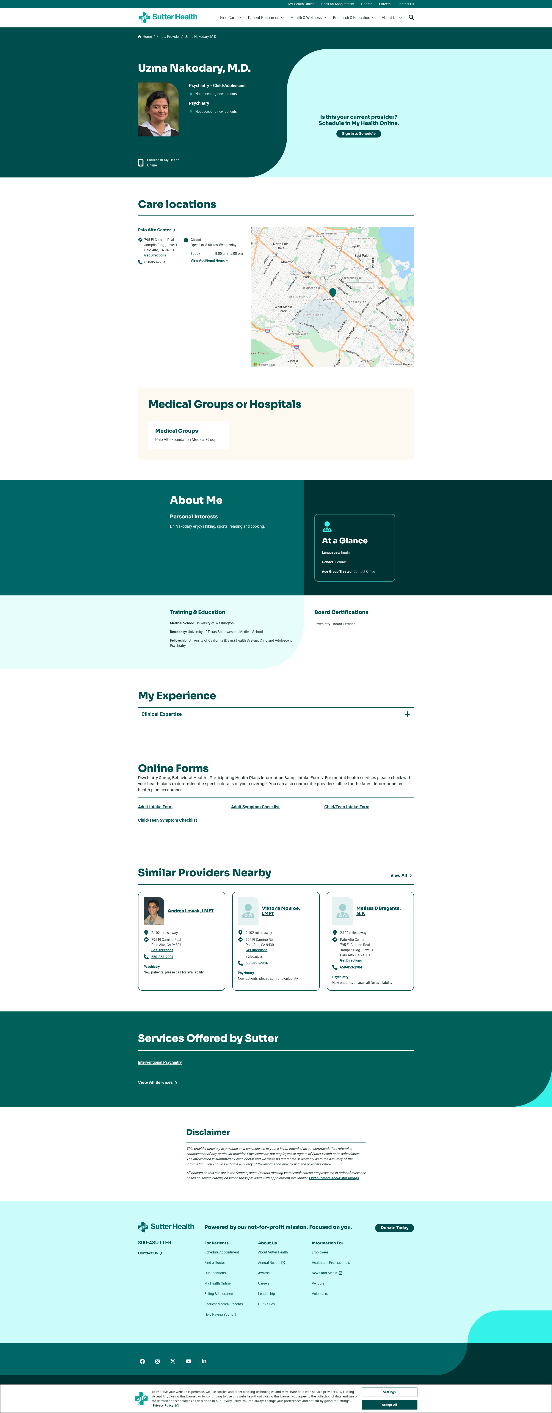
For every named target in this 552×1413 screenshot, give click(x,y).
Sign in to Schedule (359, 133)
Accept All (389, 1405)
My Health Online (301, 4)
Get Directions (155, 255)
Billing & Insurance (218, 1293)
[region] (332, 297)
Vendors (318, 1283)
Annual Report (272, 1262)
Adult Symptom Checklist (255, 807)
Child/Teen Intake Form (346, 807)
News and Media (328, 1273)
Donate (366, 4)
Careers (384, 4)
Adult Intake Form (155, 807)
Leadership (266, 1293)
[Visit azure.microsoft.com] (265, 364)
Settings (389, 1392)
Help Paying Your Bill (220, 1314)
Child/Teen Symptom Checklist (167, 820)
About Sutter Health (273, 1252)
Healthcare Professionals (331, 1262)
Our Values (266, 1304)
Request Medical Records (223, 1304)
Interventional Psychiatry (160, 1062)
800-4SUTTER (154, 1242)
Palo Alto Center (154, 230)
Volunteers (320, 1293)
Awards (264, 1273)
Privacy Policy (166, 1405)
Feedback (407, 364)
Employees (320, 1252)
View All (398, 875)
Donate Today (394, 1227)
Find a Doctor (214, 1262)
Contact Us (405, 4)
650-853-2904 (154, 262)
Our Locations (215, 1273)
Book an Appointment (337, 4)
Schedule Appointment (221, 1252)
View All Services (155, 1082)
